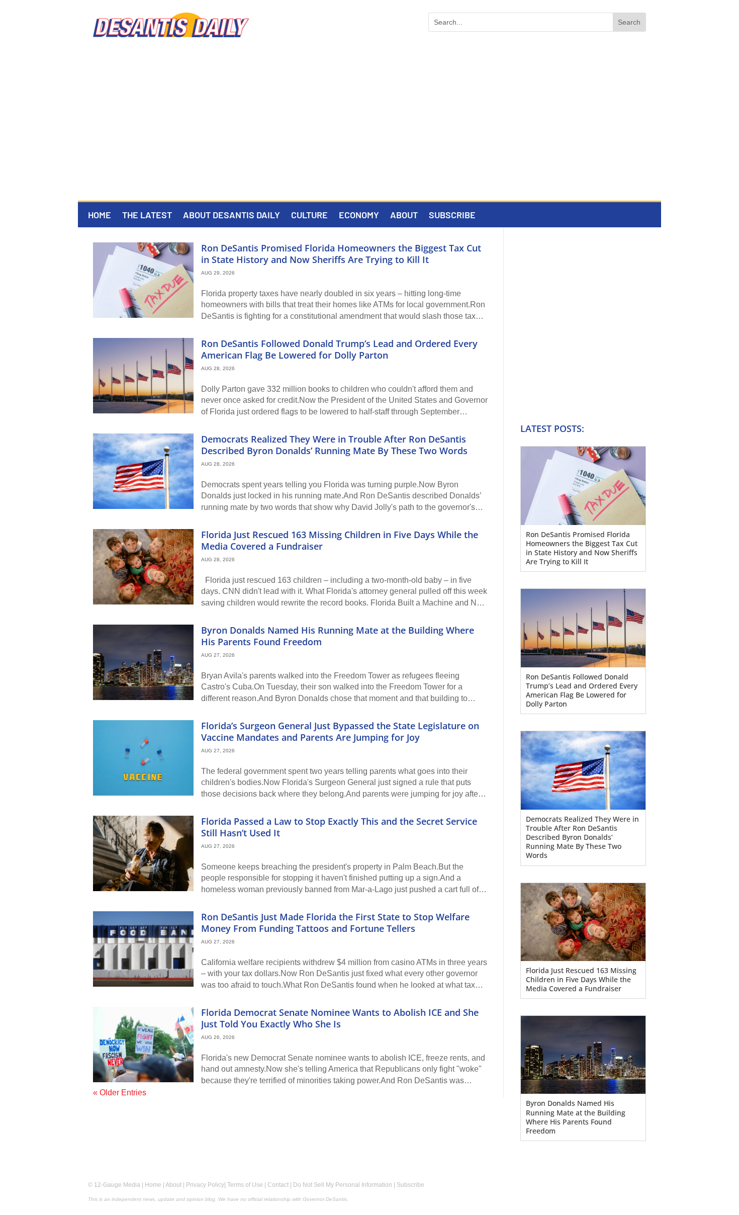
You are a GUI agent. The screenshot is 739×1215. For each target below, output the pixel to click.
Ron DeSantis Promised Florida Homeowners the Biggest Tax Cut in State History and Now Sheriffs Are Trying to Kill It (341, 254)
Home (99, 215)
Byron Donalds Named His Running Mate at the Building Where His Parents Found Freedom (337, 636)
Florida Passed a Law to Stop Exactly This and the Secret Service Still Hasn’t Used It (339, 827)
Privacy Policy (205, 1184)
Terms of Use (245, 1184)
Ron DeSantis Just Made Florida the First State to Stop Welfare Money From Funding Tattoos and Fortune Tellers (335, 922)
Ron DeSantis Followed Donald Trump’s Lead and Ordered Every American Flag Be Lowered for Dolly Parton (339, 349)
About (404, 215)
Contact (278, 1184)
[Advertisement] (369, 125)
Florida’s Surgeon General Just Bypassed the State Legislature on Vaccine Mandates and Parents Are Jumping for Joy (340, 731)
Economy (359, 215)
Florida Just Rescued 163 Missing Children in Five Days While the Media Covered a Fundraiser (339, 540)
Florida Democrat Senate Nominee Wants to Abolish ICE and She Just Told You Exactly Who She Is (340, 1018)
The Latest (147, 215)
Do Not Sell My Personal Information (342, 1184)
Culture (309, 215)
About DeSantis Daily (231, 215)
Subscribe (452, 215)
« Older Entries (119, 1092)
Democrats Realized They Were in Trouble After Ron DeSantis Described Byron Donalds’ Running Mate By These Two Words (334, 445)
